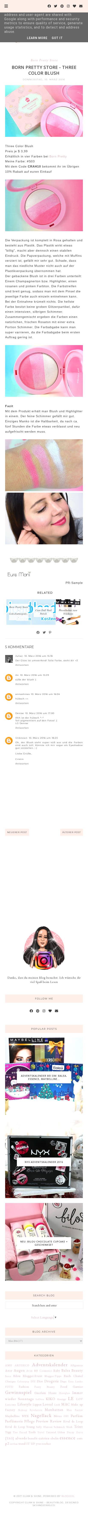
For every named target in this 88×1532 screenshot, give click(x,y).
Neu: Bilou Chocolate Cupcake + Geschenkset (44, 1243)
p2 (7, 1443)
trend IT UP (27, 1444)
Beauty (77, 1370)
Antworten (22, 665)
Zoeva (79, 1432)
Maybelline (12, 1416)
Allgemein (76, 1365)
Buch (67, 1376)
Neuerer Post (17, 832)
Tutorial (51, 1432)
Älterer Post (71, 832)
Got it (57, 38)
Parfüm (77, 1415)
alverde (21, 1438)
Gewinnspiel (18, 1392)
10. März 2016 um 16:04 (45, 694)
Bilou (17, 1376)
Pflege (29, 1421)
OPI (66, 1416)
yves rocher (43, 1444)
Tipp (8, 1432)
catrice (44, 1438)
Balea (66, 1370)
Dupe (63, 1381)
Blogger (68, 1496)
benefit (33, 1438)
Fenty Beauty (44, 1387)
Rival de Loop (73, 1421)
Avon (29, 1370)
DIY (33, 1381)
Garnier (78, 1387)
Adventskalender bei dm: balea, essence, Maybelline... (44, 1077)
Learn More (37, 38)
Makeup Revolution (30, 1409)
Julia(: (19, 656)
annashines (22, 694)
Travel (40, 1432)
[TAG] (9, 1438)
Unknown (21, 738)
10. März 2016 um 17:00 (39, 713)
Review (56, 1421)
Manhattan (54, 1409)
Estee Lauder (75, 1381)
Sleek (69, 1427)
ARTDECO (22, 1365)
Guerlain (40, 1393)
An (17, 675)
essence (68, 1437)
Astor (8, 1370)
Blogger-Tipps (53, 1376)
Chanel (78, 1376)
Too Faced (20, 1432)
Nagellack (41, 1415)
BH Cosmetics (43, 1370)
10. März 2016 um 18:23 (43, 738)
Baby (56, 1370)
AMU (8, 1365)
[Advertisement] (44, 880)
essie (80, 1438)
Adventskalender (50, 1364)
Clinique (10, 1381)
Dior (40, 1381)
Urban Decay (66, 1432)
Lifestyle (25, 1404)
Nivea (58, 1416)
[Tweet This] (44, 632)
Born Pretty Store (44, 60)
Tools (32, 1432)
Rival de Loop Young (20, 1427)
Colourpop (23, 1381)
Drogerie (51, 1381)
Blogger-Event (32, 1376)
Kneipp (61, 1399)
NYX (25, 1416)
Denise (19, 713)
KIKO (50, 1398)
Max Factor (74, 1410)
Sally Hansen (44, 1427)
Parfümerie (14, 1421)
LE (71, 1398)
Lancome (10, 1404)
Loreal (48, 1404)
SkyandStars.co (43, 1505)
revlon (14, 1444)
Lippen (37, 1404)
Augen (19, 1370)
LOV (79, 1399)
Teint (78, 1426)
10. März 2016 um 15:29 (34, 675)
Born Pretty (57, 156)
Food (63, 1387)
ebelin (55, 1438)
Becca (8, 1376)
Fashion (24, 1387)
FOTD (9, 1387)
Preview (42, 1421)
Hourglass (64, 1393)
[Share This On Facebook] (38, 632)
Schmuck (59, 1427)
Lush (57, 1404)
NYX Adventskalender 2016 (44, 1162)
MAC (65, 1404)
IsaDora (40, 1399)
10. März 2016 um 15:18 (38, 656)
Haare (52, 1393)
